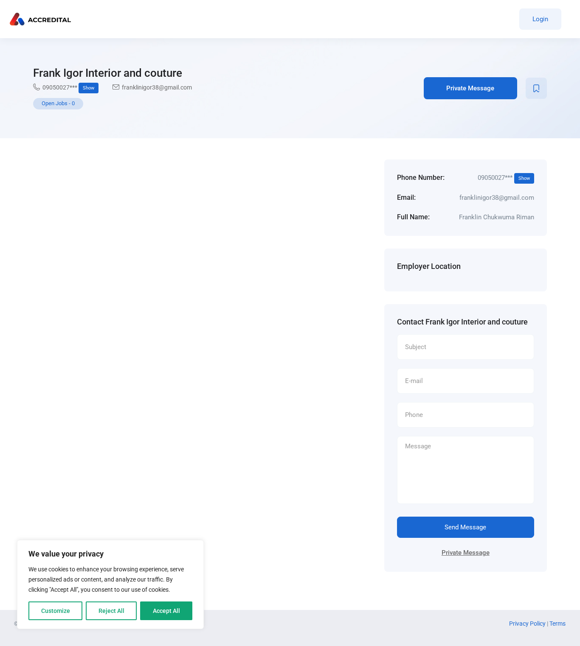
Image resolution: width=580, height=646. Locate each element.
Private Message (470, 88)
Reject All (111, 610)
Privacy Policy (528, 623)
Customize (55, 610)
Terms (557, 623)
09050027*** (68, 87)
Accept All (166, 610)
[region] (110, 584)
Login (540, 19)
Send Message (465, 527)
